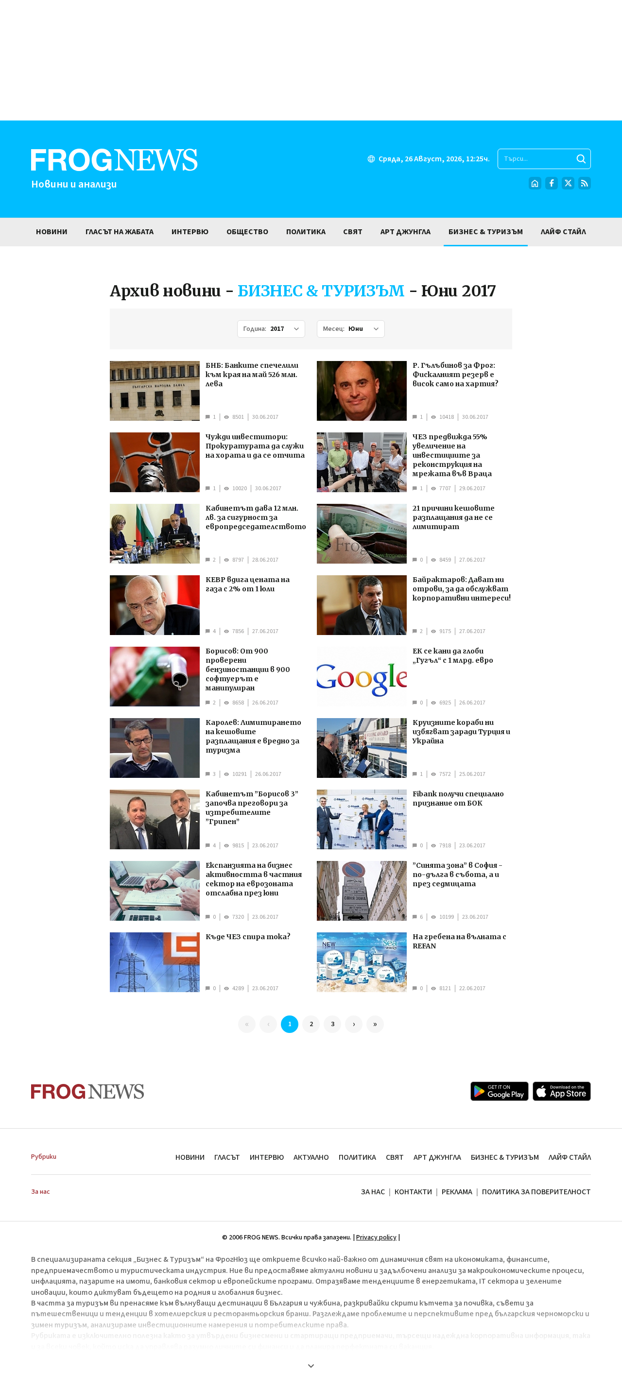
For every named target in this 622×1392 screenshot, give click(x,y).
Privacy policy (376, 1237)
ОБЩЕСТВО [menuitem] (247, 231)
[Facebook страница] (551, 183)
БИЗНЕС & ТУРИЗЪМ (505, 1157)
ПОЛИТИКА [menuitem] (306, 231)
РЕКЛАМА (457, 1191)
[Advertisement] (311, 60)
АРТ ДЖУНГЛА (437, 1157)
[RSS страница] (584, 183)
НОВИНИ (190, 1157)
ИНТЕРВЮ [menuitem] (190, 231)
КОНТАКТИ (413, 1191)
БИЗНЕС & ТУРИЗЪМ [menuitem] (486, 231)
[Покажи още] (311, 1365)
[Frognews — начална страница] (87, 1091)
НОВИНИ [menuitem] (52, 231)
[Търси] (581, 159)
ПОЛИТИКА (357, 1157)
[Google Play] (499, 1091)
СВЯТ (395, 1157)
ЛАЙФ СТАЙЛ (570, 1157)
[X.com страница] (568, 183)
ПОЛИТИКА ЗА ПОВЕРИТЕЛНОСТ (536, 1191)
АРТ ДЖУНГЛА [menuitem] (405, 231)
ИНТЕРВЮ (267, 1157)
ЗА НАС (373, 1191)
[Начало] (535, 183)
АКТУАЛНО (311, 1157)
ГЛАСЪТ (227, 1157)
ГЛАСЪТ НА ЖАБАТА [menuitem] (120, 231)
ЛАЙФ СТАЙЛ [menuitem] (563, 231)
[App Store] (562, 1091)
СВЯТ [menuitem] (353, 231)
